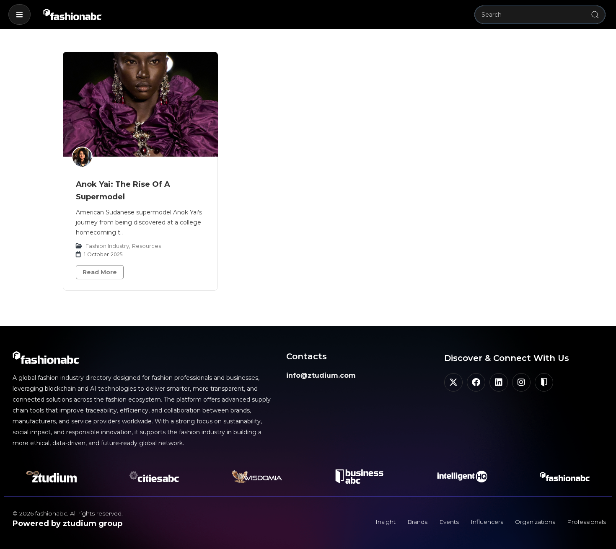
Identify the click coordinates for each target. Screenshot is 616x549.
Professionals (586, 522)
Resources (146, 245)
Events (449, 522)
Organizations (535, 522)
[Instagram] (521, 382)
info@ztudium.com (321, 375)
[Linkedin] (498, 382)
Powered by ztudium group (67, 523)
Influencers (487, 522)
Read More (100, 272)
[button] (19, 14)
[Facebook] (476, 382)
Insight (385, 522)
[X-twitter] (453, 382)
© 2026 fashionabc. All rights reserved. (68, 513)
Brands (417, 522)
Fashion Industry (107, 245)
